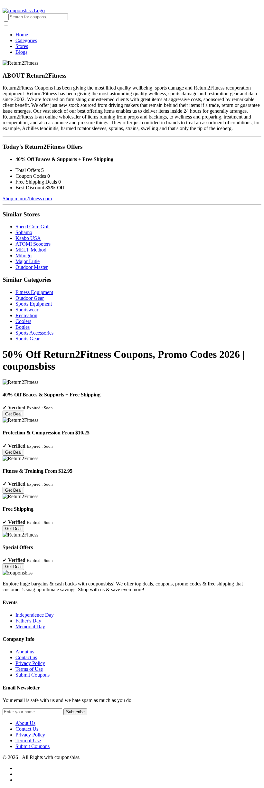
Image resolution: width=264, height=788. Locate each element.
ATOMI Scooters (33, 244)
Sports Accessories (34, 333)
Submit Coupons (32, 675)
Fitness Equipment (34, 292)
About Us (25, 723)
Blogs (21, 52)
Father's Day (28, 620)
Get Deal (13, 414)
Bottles (22, 327)
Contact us (26, 657)
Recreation (26, 315)
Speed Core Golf (32, 226)
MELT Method (30, 249)
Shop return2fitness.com (27, 198)
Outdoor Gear (29, 298)
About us (24, 651)
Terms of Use (29, 669)
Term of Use (28, 740)
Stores (21, 46)
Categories (26, 40)
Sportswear (26, 309)
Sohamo (23, 232)
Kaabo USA (28, 238)
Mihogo (23, 255)
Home (21, 34)
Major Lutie (27, 261)
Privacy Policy (30, 663)
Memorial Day (30, 626)
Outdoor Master (31, 267)
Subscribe (75, 711)
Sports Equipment (33, 304)
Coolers (23, 321)
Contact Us (26, 729)
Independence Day (34, 615)
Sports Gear (27, 338)
